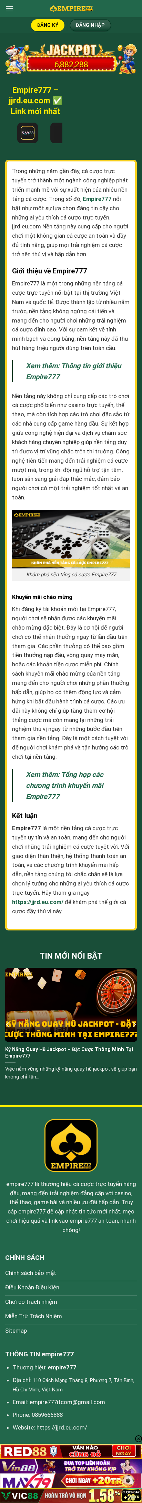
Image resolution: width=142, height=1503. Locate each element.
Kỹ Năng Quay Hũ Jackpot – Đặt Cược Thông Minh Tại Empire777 (69, 1053)
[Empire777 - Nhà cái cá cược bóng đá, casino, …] (71, 8)
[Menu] (9, 9)
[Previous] (7, 1024)
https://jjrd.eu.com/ (62, 1427)
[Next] (134, 1024)
